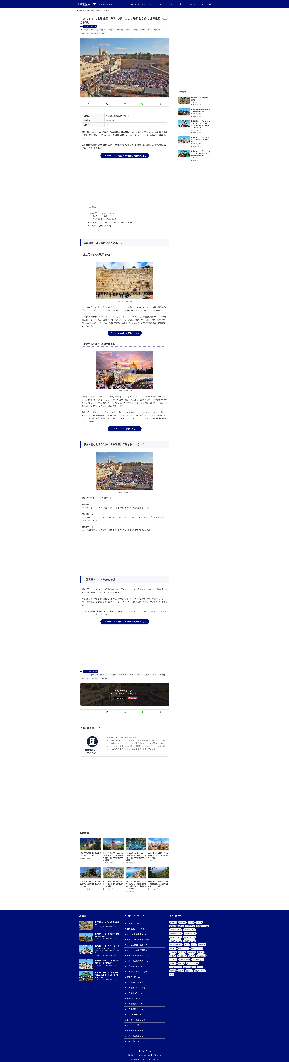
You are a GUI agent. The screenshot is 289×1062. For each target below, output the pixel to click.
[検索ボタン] (209, 4)
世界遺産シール (135, 928)
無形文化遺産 (189, 967)
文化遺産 (102, 33)
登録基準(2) (157, 30)
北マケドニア (175, 967)
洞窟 (173, 948)
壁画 (173, 963)
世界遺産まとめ (135, 966)
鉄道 (181, 926)
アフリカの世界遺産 (137, 944)
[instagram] (146, 1050)
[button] (88, 104)
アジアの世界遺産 (136, 934)
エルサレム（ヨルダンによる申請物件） (95, 30)
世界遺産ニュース (136, 987)
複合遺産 (201, 956)
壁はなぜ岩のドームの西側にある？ (105, 219)
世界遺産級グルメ (136, 1009)
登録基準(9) (189, 941)
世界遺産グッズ (134, 1003)
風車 (191, 956)
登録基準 (190, 926)
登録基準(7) (189, 937)
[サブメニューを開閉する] (162, 934)
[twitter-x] (142, 1050)
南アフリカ (183, 948)
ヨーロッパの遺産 (136, 1019)
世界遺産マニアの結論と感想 (101, 226)
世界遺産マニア (86, 4)
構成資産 (111, 30)
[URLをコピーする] (160, 104)
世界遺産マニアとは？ (135, 1055)
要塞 (173, 971)
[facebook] (139, 1050)
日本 (173, 952)
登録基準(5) (190, 933)
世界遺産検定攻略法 (136, 982)
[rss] (149, 1050)
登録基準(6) (94, 33)
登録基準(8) (175, 941)
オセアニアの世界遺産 (137, 950)
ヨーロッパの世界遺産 (138, 939)
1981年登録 (120, 30)
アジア (128, 30)
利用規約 (147, 1055)
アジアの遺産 (134, 1014)
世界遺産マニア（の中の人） (92, 751)
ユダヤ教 (135, 30)
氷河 (201, 952)
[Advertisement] (124, 181)
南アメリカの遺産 (135, 1036)
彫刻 (191, 922)
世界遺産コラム (134, 993)
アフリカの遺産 (134, 1025)
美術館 (191, 952)
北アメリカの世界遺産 (138, 955)
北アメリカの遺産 (135, 1030)
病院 (172, 956)
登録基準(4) (176, 933)
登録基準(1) (202, 926)
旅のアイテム (133, 998)
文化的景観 (197, 959)
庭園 (199, 922)
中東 (149, 30)
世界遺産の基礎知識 (137, 971)
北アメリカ (192, 963)
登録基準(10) (176, 945)
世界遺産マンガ (135, 923)
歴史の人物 (133, 977)
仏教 (173, 959)
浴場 (181, 971)
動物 (202, 945)
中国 (173, 922)
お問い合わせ (157, 1055)
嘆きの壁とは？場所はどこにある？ (103, 213)
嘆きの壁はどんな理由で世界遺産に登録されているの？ (111, 222)
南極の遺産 (133, 1041)
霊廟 (189, 971)
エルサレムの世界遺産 (90, 26)
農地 (182, 952)
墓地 (181, 963)
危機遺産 (142, 30)
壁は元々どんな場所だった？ (103, 216)
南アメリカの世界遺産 (137, 960)
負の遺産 (182, 956)
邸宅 (173, 926)
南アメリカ (197, 948)
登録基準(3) (85, 33)
